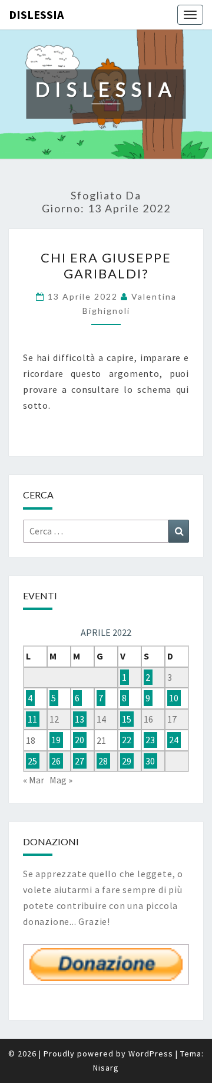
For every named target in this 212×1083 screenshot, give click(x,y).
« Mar (33, 780)
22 (126, 740)
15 (126, 719)
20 (79, 740)
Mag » (60, 780)
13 (79, 719)
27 (79, 761)
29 (126, 761)
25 (32, 761)
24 (173, 740)
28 (103, 761)
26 (56, 761)
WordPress (150, 1053)
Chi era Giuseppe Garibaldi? (106, 265)
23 (150, 740)
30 (150, 761)
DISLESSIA (36, 14)
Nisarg (106, 1067)
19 (56, 740)
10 (173, 698)
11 (32, 719)
